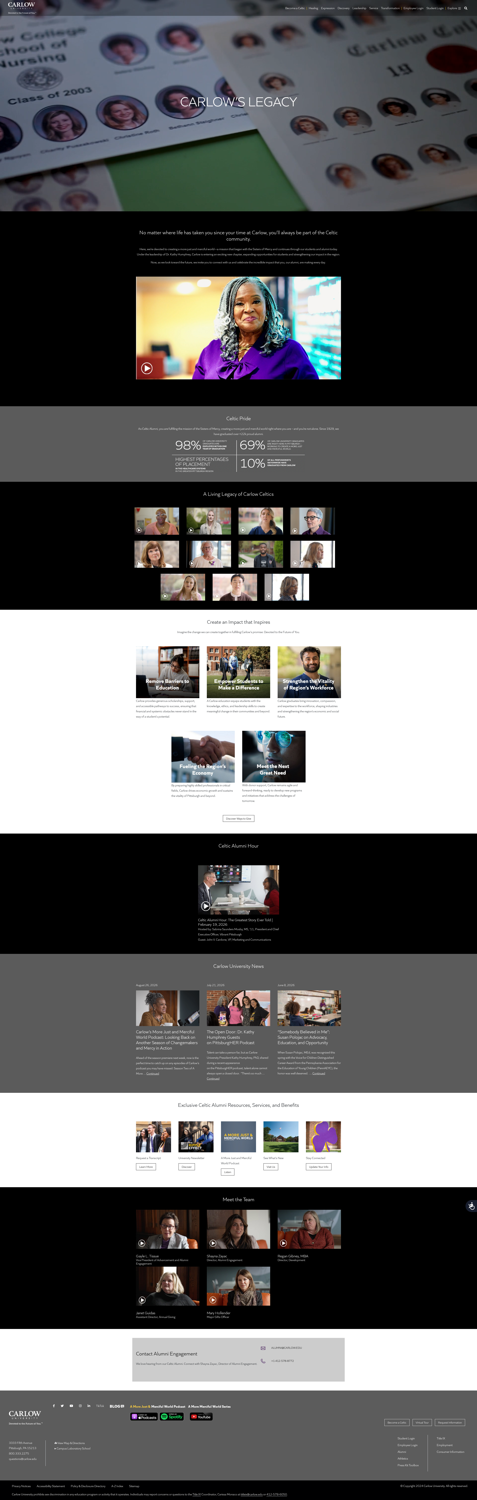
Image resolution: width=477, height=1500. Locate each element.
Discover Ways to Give (238, 818)
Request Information (450, 1422)
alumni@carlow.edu (286, 1347)
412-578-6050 (276, 1494)
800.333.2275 (19, 1453)
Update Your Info (318, 1167)
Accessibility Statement (51, 1486)
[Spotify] (171, 1416)
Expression (328, 8)
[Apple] (144, 1416)
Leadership (359, 8)
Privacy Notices (21, 1486)
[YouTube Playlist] (157, 1422)
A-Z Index (117, 1486)
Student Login (435, 8)
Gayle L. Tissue (147, 1255)
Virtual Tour (422, 1422)
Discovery (344, 8)
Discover (187, 1167)
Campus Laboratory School (73, 1448)
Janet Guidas (145, 1312)
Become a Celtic (295, 8)
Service (373, 8)
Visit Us (271, 1167)
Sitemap (134, 1486)
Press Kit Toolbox (408, 1465)
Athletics (403, 1458)
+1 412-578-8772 (282, 1361)
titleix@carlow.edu (252, 1494)
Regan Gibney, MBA (293, 1255)
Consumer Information (450, 1452)
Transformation (390, 8)
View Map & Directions (71, 1443)
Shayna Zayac (217, 1255)
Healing (313, 8)
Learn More (146, 1167)
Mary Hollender (218, 1312)
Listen (227, 1172)
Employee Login (414, 8)
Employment (445, 1445)
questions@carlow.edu (23, 1459)
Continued (152, 1073)
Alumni (402, 1452)
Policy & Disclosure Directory (88, 1486)
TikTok (100, 1406)
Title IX (441, 1438)
